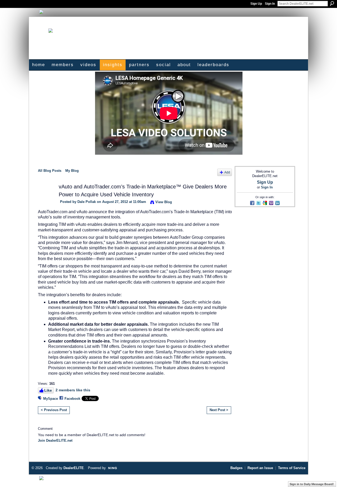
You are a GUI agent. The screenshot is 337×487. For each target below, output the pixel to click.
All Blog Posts (49, 171)
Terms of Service (291, 468)
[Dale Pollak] (45, 197)
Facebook (72, 399)
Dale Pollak (86, 202)
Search (332, 3)
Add (227, 172)
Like (48, 390)
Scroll (324, 475)
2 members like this (73, 390)
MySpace (50, 399)
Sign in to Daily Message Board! (312, 484)
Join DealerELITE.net (55, 440)
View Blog (163, 202)
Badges (236, 468)
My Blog (72, 171)
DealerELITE (73, 468)
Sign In (270, 4)
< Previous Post (54, 410)
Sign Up (256, 4)
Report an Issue (260, 468)
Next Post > (219, 410)
